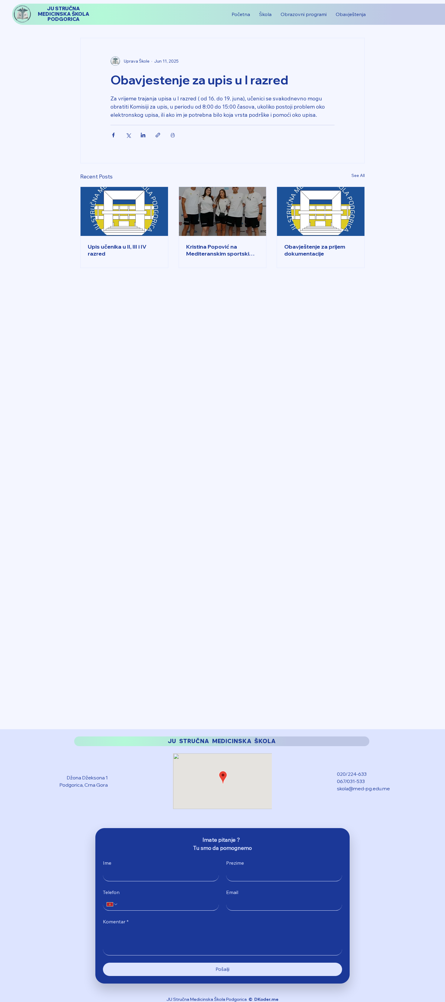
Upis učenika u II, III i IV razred (117, 250)
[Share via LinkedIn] (143, 135)
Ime (107, 863)
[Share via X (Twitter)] (128, 135)
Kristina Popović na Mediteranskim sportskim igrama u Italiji (220, 250)
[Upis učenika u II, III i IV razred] (124, 211)
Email (232, 892)
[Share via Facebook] (113, 135)
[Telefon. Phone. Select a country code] (112, 904)
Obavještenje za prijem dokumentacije (314, 250)
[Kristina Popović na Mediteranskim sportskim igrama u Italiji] (222, 211)
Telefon (111, 892)
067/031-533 (351, 781)
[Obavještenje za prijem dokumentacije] (320, 211)
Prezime (235, 863)
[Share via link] (158, 135)
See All (358, 175)
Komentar (116, 922)
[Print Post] (173, 135)
